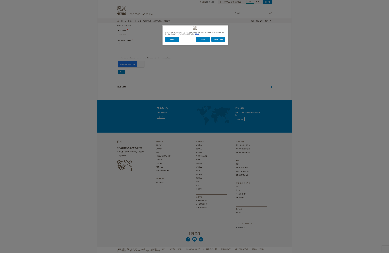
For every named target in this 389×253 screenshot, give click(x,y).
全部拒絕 (203, 39)
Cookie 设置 (172, 39)
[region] (195, 35)
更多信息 (197, 34)
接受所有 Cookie (218, 39)
